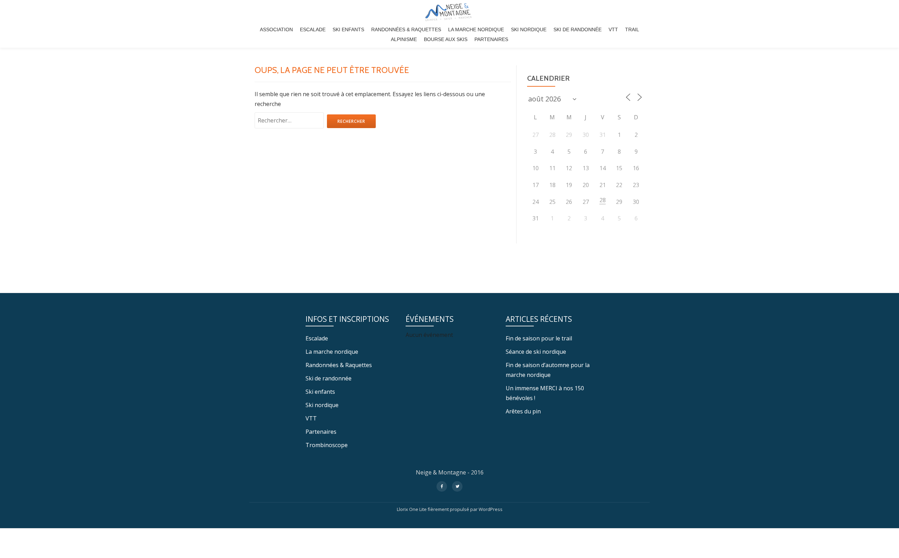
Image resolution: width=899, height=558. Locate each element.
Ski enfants (348, 29)
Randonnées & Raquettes (406, 29)
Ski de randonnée (577, 29)
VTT (613, 29)
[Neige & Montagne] (449, 12)
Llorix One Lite (412, 509)
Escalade (313, 29)
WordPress (491, 509)
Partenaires (491, 39)
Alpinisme (404, 39)
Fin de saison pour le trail (539, 338)
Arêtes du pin (523, 411)
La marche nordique (476, 29)
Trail (632, 29)
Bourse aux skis (445, 39)
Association (276, 29)
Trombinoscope (327, 445)
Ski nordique (528, 29)
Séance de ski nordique (536, 352)
